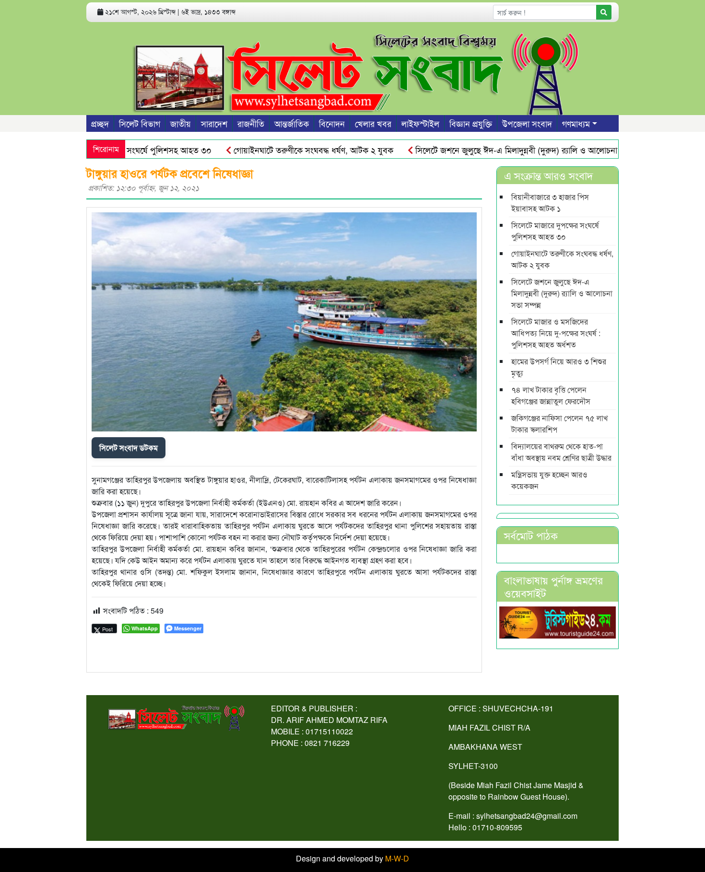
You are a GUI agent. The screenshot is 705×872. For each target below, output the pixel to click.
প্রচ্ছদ (100, 123)
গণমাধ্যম (576, 123)
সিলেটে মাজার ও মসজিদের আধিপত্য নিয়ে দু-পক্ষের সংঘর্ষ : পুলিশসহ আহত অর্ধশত (555, 333)
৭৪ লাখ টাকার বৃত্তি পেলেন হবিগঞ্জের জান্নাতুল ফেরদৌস (550, 395)
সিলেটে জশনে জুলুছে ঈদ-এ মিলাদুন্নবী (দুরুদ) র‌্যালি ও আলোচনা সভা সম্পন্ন (512, 149)
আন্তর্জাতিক (291, 123)
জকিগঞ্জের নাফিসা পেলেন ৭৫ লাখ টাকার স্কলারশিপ (559, 423)
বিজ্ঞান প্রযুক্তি (470, 123)
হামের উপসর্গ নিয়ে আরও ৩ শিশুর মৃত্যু (558, 367)
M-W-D (397, 858)
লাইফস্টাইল (420, 123)
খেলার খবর (373, 123)
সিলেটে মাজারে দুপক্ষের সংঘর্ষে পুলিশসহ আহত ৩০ (555, 231)
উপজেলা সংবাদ (527, 123)
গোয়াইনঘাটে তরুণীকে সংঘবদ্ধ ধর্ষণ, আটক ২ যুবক (292, 149)
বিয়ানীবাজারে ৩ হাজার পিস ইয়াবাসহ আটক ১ (550, 202)
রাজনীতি (250, 123)
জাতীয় (180, 123)
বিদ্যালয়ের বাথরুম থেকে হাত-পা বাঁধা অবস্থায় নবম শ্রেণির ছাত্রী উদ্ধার (561, 452)
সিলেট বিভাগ (139, 123)
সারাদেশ (214, 123)
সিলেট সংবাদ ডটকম (128, 447)
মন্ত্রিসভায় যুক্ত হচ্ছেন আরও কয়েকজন (549, 480)
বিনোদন (332, 123)
